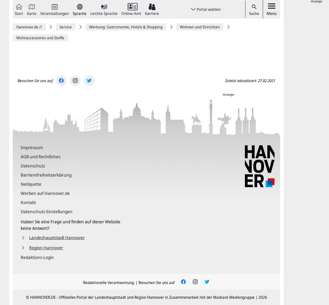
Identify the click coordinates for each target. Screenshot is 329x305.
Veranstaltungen (54, 13)
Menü (271, 13)
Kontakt (28, 202)
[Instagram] (75, 80)
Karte (31, 13)
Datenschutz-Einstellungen (46, 211)
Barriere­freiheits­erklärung (46, 175)
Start (19, 13)
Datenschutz (33, 166)
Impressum (32, 147)
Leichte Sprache (104, 13)
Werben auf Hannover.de (45, 193)
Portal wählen (209, 9)
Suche (254, 13)
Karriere (152, 13)
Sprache (79, 13)
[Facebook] (61, 80)
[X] (89, 80)
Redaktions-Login (37, 257)
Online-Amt (131, 13)
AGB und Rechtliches (40, 156)
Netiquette (31, 184)
